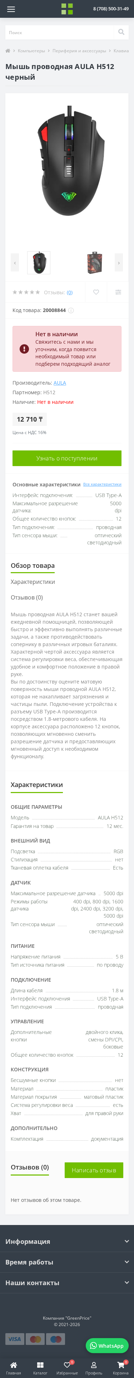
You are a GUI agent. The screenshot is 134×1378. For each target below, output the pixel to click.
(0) (70, 292)
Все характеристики (102, 484)
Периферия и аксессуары (79, 51)
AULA (60, 382)
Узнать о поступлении (67, 458)
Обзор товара (33, 565)
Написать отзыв (94, 1170)
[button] (111, 8)
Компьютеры (31, 51)
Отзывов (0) (27, 597)
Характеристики (33, 582)
